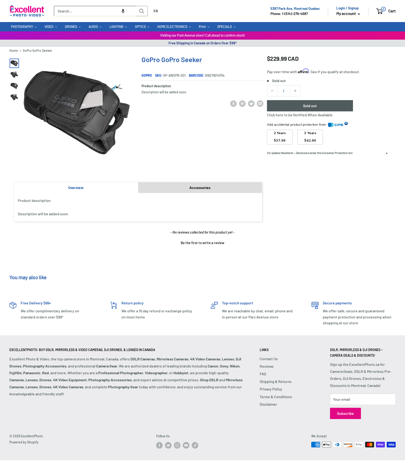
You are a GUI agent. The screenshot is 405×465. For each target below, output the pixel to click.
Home (13, 51)
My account (346, 13)
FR (156, 11)
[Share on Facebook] (233, 103)
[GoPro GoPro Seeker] (14, 63)
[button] (123, 11)
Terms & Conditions (276, 396)
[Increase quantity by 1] (295, 90)
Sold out (310, 105)
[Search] (142, 11)
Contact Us (269, 358)
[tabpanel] (138, 207)
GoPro (147, 75)
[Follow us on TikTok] (195, 445)
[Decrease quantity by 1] (272, 90)
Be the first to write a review (202, 243)
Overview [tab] (76, 187)
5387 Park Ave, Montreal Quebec (295, 8)
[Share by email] (260, 103)
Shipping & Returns (276, 381)
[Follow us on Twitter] (168, 445)
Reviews (267, 366)
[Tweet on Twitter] (251, 103)
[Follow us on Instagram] (177, 445)
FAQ (263, 373)
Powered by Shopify (23, 442)
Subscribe (345, 413)
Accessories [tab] (199, 187)
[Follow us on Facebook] (159, 445)
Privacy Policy (271, 389)
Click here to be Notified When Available (300, 115)
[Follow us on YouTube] (186, 445)
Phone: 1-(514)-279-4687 (289, 13)
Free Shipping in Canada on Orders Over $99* (203, 43)
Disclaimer (268, 404)
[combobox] (95, 11)
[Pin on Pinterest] (242, 103)
